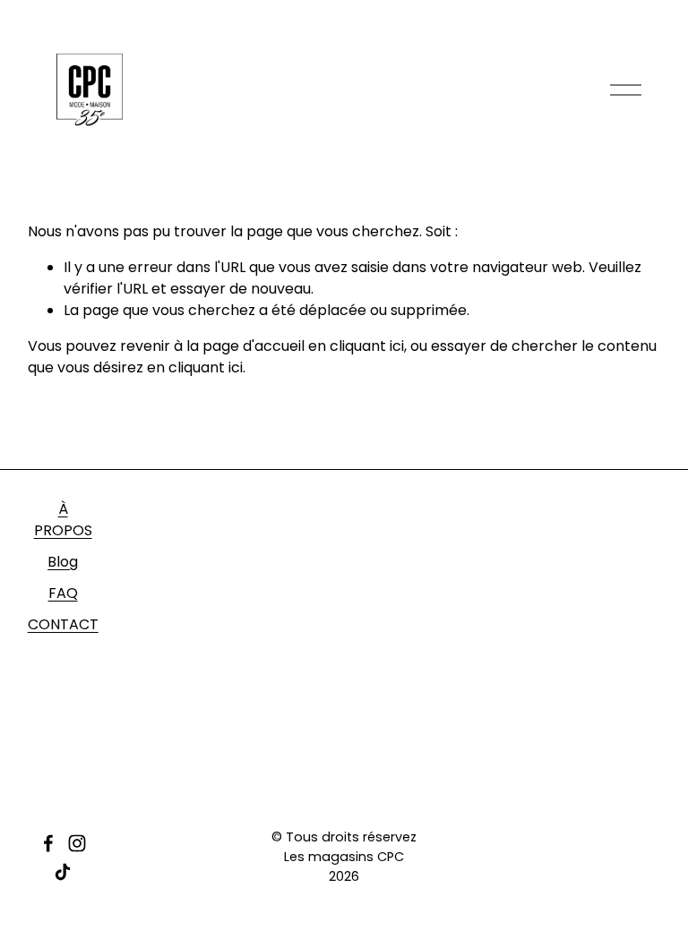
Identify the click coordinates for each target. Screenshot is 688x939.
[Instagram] (77, 843)
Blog (62, 561)
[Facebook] (48, 843)
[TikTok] (63, 872)
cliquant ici (367, 346)
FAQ (63, 593)
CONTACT (63, 624)
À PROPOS (63, 520)
